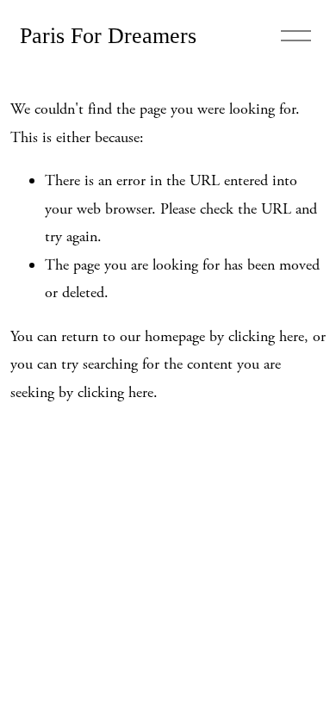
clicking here (266, 336)
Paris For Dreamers (108, 35)
